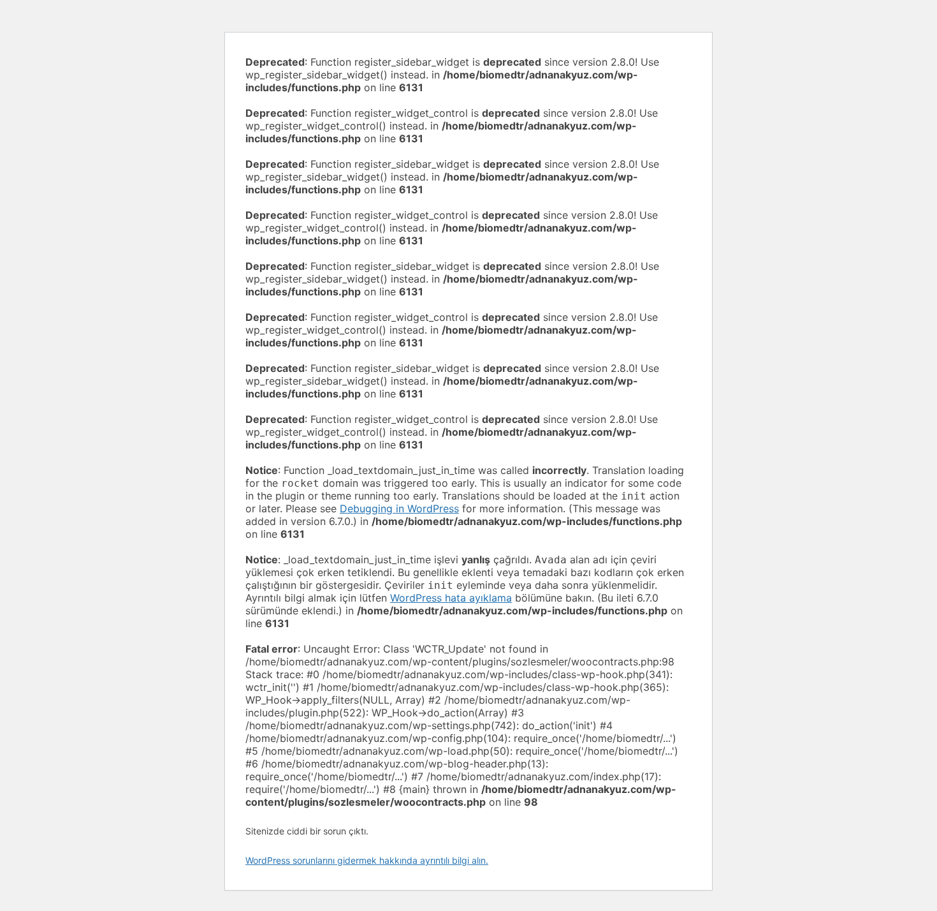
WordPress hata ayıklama (451, 597)
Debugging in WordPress (399, 508)
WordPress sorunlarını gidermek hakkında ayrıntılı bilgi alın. (366, 860)
